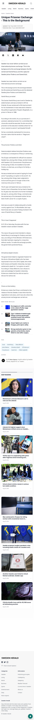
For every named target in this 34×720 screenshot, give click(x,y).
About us (20, 689)
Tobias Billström (19, 344)
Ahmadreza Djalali (15, 347)
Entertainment (5, 689)
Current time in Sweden (24, 686)
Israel (3, 344)
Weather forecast (22, 683)
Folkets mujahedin (23, 350)
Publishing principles (24, 674)
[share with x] (8, 55)
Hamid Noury (10, 344)
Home (3, 13)
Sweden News (10, 13)
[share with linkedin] (13, 55)
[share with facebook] (18, 55)
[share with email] (23, 55)
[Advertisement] (17, 630)
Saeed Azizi (14, 350)
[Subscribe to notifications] (30, 716)
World (14, 8)
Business (20, 8)
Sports (27, 8)
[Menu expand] (3, 3)
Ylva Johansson (5, 350)
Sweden (4, 8)
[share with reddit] (3, 55)
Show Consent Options (10, 666)
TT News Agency (12, 359)
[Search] (31, 3)
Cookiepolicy (21, 677)
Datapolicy (21, 680)
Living (9, 8)
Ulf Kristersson (25, 347)
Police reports (5, 695)
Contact (20, 692)
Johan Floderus (5, 347)
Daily (2, 692)
